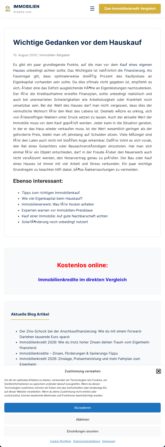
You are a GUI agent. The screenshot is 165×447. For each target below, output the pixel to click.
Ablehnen (82, 419)
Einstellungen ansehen (82, 431)
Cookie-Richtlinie (60, 441)
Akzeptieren (82, 407)
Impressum (108, 441)
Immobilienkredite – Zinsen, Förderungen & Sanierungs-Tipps (69, 353)
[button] (158, 371)
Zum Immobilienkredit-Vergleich (130, 8)
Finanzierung (134, 70)
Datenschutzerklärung (86, 441)
